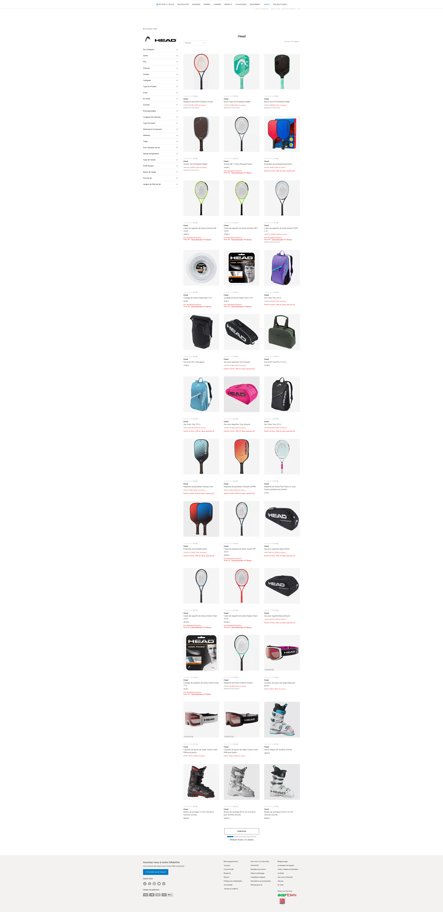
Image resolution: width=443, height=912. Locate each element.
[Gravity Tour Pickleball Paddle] (201, 134)
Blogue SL (227, 873)
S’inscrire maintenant (155, 872)
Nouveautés (183, 4)
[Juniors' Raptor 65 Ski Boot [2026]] (282, 719)
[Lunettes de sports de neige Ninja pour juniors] (282, 653)
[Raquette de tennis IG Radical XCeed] (201, 72)
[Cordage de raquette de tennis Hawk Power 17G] (201, 653)
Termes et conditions (231, 889)
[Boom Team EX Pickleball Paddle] (242, 72)
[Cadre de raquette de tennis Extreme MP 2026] (201, 198)
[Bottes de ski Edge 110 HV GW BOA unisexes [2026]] (201, 782)
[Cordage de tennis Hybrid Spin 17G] (201, 268)
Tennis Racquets (237, 173)
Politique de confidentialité (233, 881)
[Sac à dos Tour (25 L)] (282, 268)
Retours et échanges (258, 873)
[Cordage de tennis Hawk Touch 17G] (242, 268)
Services (280, 881)
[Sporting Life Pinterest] (154, 883)
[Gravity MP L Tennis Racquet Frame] (242, 134)
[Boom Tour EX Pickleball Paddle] (282, 72)
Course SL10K (229, 869)
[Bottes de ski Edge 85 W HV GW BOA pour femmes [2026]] (242, 782)
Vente (267, 4)
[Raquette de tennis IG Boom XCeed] (242, 653)
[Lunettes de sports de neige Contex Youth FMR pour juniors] (201, 719)
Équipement (255, 4)
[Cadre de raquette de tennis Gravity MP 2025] (242, 519)
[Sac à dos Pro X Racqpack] (201, 332)
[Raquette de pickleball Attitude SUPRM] (242, 456)
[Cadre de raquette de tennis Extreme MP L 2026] (242, 198)
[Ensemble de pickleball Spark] (201, 519)
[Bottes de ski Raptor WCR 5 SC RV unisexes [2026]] (282, 782)
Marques (196, 4)
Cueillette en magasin (258, 877)
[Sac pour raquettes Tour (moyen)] (242, 332)
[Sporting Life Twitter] (149, 883)
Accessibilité (228, 885)
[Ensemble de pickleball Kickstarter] (282, 134)
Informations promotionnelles (261, 881)
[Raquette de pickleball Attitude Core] (201, 456)
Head (155, 29)
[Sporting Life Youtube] (159, 883)
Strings (249, 173)
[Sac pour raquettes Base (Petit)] (282, 519)
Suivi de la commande (285, 877)
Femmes (207, 4)
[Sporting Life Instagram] (164, 883)
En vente (280, 885)
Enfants (228, 4)
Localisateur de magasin (286, 865)
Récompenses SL (256, 885)
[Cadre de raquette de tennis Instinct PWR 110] (282, 198)
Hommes (217, 4)
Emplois (226, 877)
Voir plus (241, 831)
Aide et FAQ (255, 865)
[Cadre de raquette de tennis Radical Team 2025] (242, 586)
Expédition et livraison (258, 869)
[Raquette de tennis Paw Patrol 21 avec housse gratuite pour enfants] (282, 456)
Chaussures (241, 4)
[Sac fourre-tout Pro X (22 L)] (282, 332)
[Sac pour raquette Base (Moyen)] (282, 586)
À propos (227, 865)
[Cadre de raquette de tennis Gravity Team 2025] (201, 586)
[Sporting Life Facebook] (145, 883)
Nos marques (148, 29)
